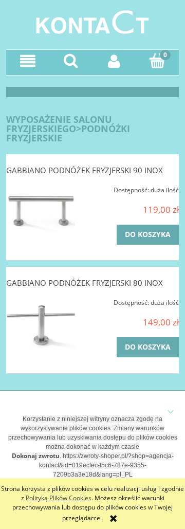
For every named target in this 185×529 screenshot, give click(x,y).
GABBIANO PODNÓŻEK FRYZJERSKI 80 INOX (84, 283)
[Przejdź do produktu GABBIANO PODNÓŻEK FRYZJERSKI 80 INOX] (40, 326)
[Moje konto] (114, 61)
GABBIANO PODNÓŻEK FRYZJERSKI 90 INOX (84, 170)
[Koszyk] (157, 60)
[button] (27, 61)
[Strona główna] (92, 20)
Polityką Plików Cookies (58, 498)
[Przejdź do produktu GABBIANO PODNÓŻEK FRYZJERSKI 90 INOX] (40, 213)
